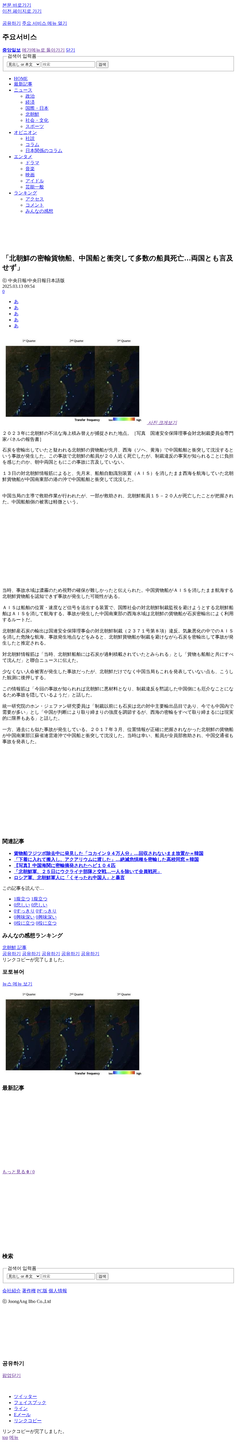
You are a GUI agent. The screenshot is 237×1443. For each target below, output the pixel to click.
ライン (21, 1408)
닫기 (70, 50)
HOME (21, 78)
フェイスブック (30, 1402)
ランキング (25, 192)
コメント (34, 205)
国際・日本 (37, 108)
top (5, 1437)
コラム (32, 144)
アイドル (34, 180)
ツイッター (25, 1396)
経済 (30, 102)
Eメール (22, 1414)
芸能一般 (34, 186)
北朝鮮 (32, 114)
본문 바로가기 (16, 5)
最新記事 (23, 84)
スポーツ (34, 126)
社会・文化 (37, 120)
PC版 (42, 1290)
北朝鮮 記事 (14, 947)
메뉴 (13, 1437)
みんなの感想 (39, 211)
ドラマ (32, 162)
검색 (102, 64)
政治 (30, 96)
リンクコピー (28, 1420)
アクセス (34, 199)
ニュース (23, 90)
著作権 (29, 1290)
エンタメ (23, 156)
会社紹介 (11, 1290)
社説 (30, 138)
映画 (30, 174)
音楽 (30, 168)
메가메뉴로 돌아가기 (43, 50)
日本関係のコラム (43, 150)
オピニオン (25, 132)
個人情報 (58, 1290)
